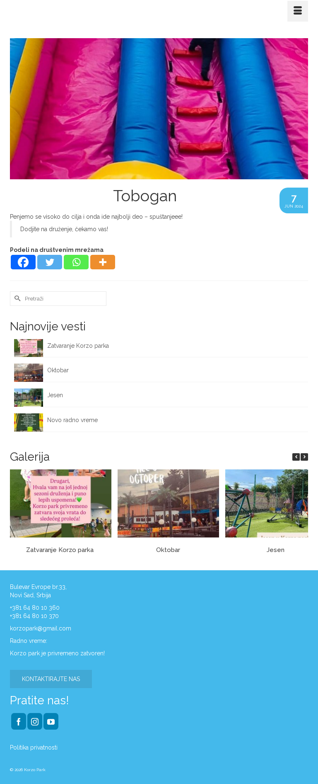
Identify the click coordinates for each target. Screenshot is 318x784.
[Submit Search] (16, 298)
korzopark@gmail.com (40, 628)
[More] (102, 262)
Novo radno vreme (72, 420)
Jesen (55, 395)
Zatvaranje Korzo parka (79, 345)
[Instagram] (34, 721)
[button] (304, 457)
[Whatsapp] (76, 262)
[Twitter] (49, 262)
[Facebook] (23, 262)
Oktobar (58, 370)
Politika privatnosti (34, 747)
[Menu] (297, 11)
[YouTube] (50, 721)
